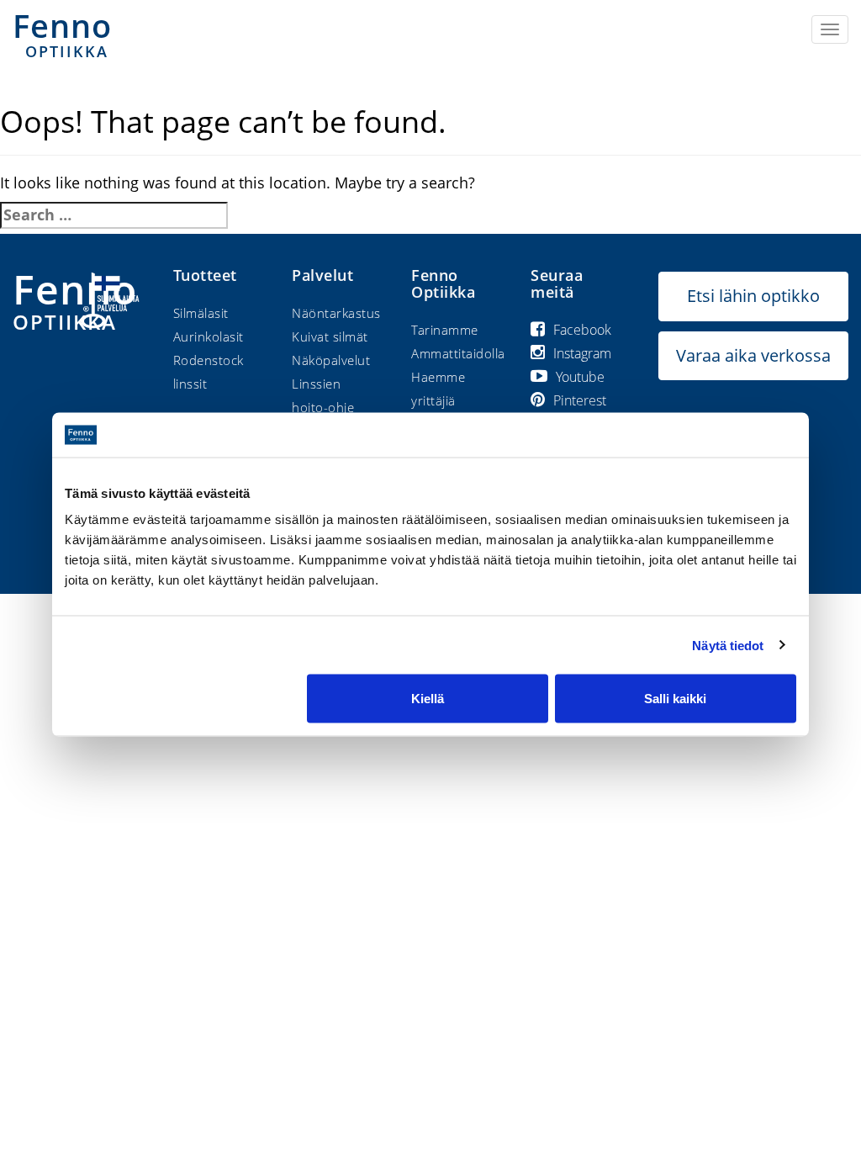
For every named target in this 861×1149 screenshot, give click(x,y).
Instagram (582, 353)
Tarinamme (444, 329)
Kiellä (427, 698)
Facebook (582, 329)
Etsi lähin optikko (753, 295)
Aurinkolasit (208, 336)
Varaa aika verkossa (753, 355)
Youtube (580, 377)
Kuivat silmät (330, 336)
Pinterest (579, 400)
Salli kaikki (675, 698)
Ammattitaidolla (458, 353)
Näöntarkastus (336, 312)
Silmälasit (201, 312)
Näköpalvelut (331, 360)
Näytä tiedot (727, 645)
